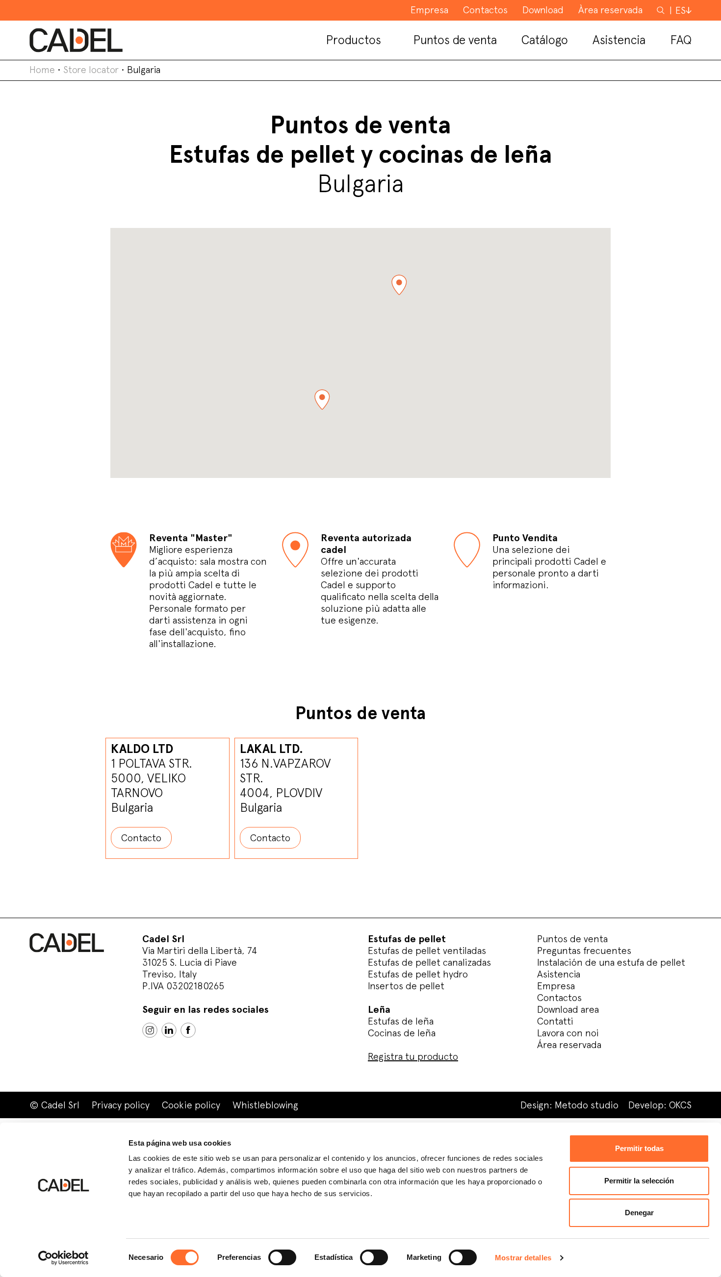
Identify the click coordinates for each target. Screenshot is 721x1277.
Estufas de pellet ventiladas (427, 950)
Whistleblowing (265, 1105)
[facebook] (188, 1030)
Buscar (661, 10)
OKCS (680, 1105)
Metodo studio (586, 1105)
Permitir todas (639, 1148)
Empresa (556, 986)
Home (42, 69)
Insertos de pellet (406, 986)
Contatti (555, 1021)
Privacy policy (121, 1105)
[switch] (282, 1257)
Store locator (91, 69)
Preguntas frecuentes (584, 950)
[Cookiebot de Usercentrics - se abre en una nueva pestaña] (63, 1258)
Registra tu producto (413, 1056)
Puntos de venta (572, 939)
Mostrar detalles (523, 1257)
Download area (568, 1009)
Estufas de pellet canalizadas (429, 962)
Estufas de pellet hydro (418, 974)
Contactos (559, 997)
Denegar (639, 1212)
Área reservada (569, 1045)
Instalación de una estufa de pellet (611, 962)
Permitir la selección (639, 1181)
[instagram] (149, 1030)
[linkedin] (169, 1030)
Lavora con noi (568, 1033)
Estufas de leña (401, 1021)
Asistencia (558, 974)
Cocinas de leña (402, 1033)
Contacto (141, 838)
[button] (399, 285)
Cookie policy (191, 1105)
